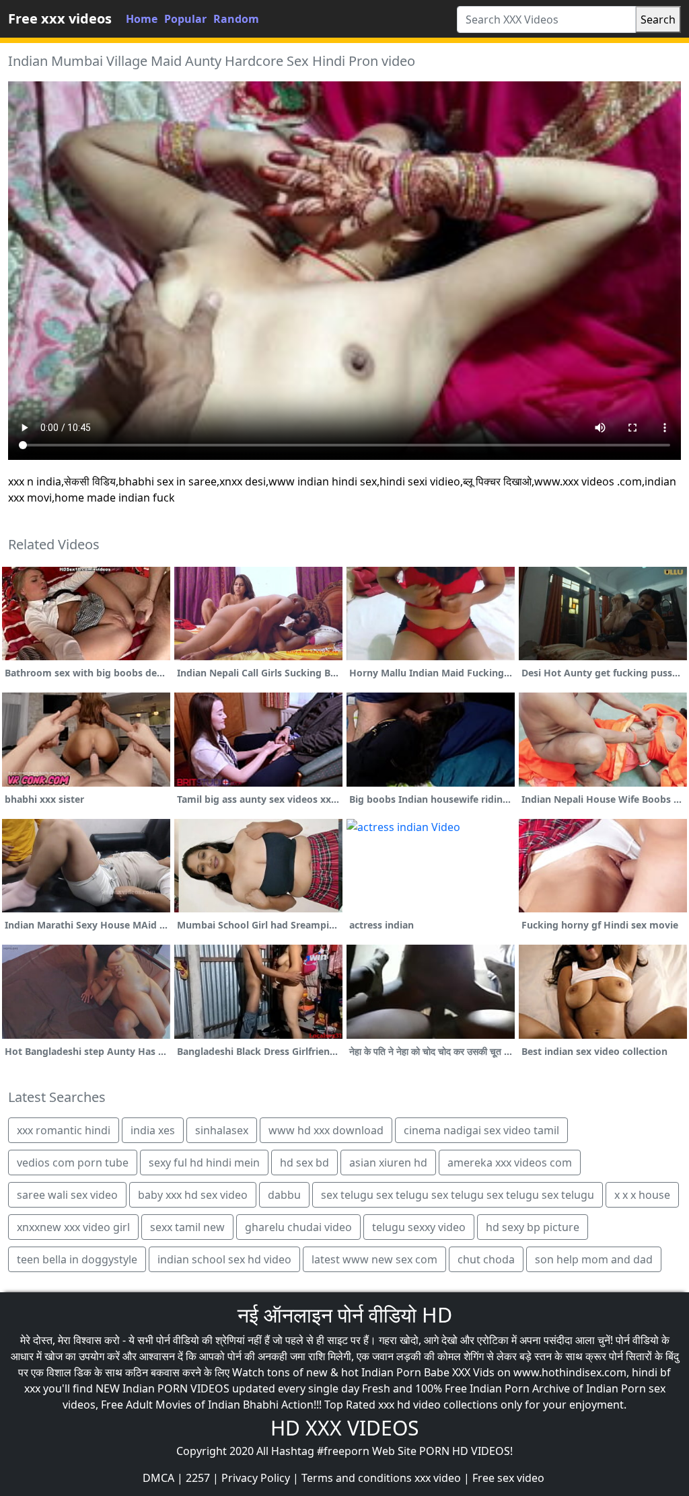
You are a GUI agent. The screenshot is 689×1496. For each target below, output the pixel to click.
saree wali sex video (67, 1194)
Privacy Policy (255, 1477)
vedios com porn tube (73, 1162)
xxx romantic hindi (63, 1130)
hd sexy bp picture (532, 1227)
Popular (185, 18)
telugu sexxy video (419, 1227)
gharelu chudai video (298, 1227)
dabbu (284, 1194)
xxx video (437, 1477)
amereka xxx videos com (509, 1162)
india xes (153, 1130)
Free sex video (508, 1477)
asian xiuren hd (388, 1162)
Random (236, 18)
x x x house (642, 1194)
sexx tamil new (187, 1227)
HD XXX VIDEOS (344, 1428)
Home (141, 18)
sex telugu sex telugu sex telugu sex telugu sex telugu (457, 1194)
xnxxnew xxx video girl (73, 1227)
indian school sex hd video (224, 1259)
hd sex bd (304, 1162)
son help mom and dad (594, 1259)
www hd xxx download (326, 1130)
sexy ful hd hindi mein (204, 1162)
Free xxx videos (60, 18)
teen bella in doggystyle (77, 1259)
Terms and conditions (356, 1477)
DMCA (158, 1477)
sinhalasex (221, 1130)
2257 (198, 1477)
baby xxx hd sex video (193, 1194)
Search (658, 19)
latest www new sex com (374, 1259)
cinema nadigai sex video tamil (481, 1130)
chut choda (486, 1259)
